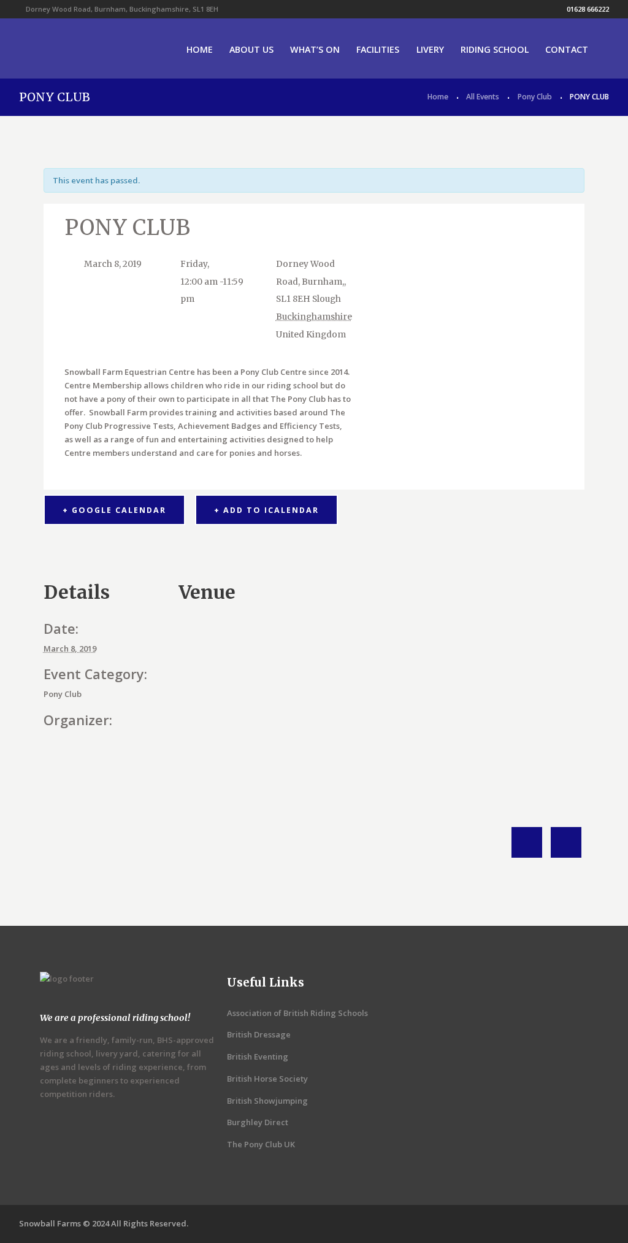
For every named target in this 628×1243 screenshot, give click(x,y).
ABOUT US (251, 49)
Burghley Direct (257, 1122)
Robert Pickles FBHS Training (526, 842)
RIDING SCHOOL (495, 49)
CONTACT (566, 49)
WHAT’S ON (315, 49)
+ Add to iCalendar (266, 510)
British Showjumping (267, 1100)
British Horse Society (267, 1078)
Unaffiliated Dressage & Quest (566, 842)
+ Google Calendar (114, 510)
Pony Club (535, 96)
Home (437, 96)
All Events (482, 96)
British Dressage (259, 1034)
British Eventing (257, 1056)
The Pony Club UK (261, 1144)
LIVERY (430, 49)
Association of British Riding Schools (297, 1012)
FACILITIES (377, 49)
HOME (199, 49)
